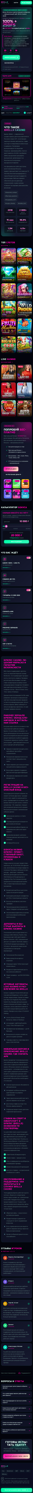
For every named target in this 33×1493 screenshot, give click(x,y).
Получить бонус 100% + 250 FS (16, 1456)
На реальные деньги (13, 474)
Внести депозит (16, 541)
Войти (16, 2)
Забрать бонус (10, 57)
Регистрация (26, 2)
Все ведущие (6, 362)
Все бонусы (9, 63)
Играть (27, 1487)
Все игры (4, 245)
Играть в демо (11, 469)
